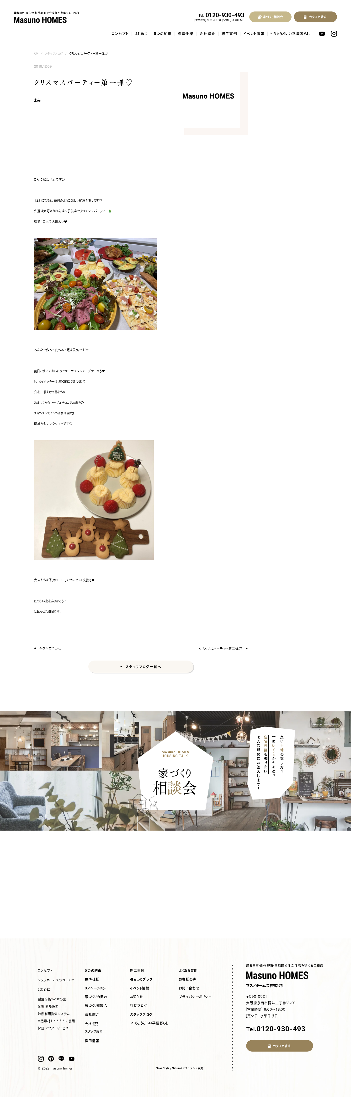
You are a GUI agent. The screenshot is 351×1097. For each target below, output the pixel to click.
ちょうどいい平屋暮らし (291, 34)
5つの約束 (163, 34)
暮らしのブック (141, 979)
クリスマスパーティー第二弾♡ (220, 648)
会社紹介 (208, 34)
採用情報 (92, 1041)
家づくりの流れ (96, 997)
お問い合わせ (189, 988)
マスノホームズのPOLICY (56, 980)
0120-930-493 (222, 15)
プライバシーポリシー (195, 997)
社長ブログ (139, 1006)
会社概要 (91, 1024)
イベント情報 (254, 34)
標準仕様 (186, 34)
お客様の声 (188, 979)
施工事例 (229, 34)
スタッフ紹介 (94, 1031)
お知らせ (136, 997)
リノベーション (95, 988)
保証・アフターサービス (53, 1028)
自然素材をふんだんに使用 (56, 1021)
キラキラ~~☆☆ (50, 648)
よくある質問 (188, 970)
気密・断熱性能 (48, 1006)
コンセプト (120, 34)
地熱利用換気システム (54, 1014)
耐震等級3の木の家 (52, 999)
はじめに (141, 34)
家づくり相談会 (96, 1006)
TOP (35, 53)
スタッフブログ (54, 53)
